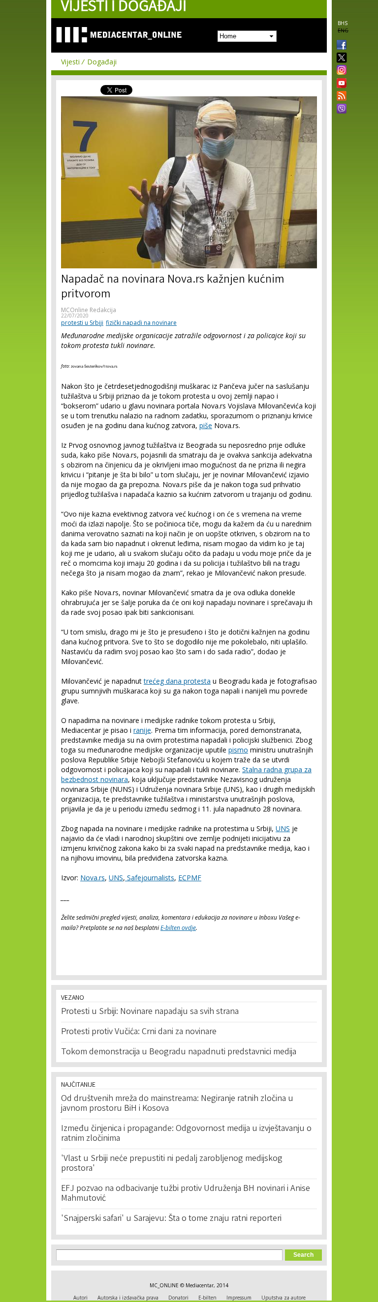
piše (205, 425)
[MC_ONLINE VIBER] (339, 110)
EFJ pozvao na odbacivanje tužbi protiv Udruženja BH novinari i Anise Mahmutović (185, 1194)
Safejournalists (149, 877)
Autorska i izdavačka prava (127, 1297)
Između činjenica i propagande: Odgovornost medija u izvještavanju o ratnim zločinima (186, 1134)
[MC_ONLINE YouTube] (339, 83)
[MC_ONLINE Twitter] (339, 58)
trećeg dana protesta (177, 681)
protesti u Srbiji (82, 322)
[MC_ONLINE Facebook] (339, 46)
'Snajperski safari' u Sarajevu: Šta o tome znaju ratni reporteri (171, 1219)
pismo (238, 749)
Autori (80, 1297)
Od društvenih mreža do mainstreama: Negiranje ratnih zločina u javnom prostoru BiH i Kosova (177, 1104)
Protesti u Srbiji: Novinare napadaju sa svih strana (150, 1012)
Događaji (102, 61)
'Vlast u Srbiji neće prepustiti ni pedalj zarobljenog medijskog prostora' (172, 1164)
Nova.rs (92, 877)
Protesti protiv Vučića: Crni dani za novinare (139, 1032)
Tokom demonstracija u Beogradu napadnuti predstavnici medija (178, 1052)
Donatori (178, 1297)
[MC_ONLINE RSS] (339, 97)
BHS (342, 23)
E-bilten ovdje (178, 928)
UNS (283, 828)
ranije (142, 730)
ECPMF (189, 877)
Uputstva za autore (283, 1297)
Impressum (239, 1297)
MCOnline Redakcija (88, 310)
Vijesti (70, 61)
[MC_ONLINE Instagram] (339, 71)
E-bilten (207, 1297)
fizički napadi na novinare (141, 322)
